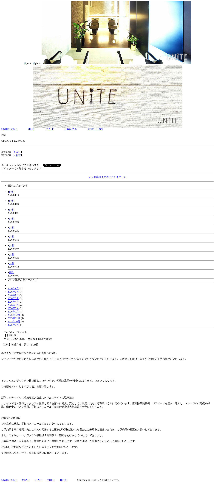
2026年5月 (13, 298)
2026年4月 (13, 301)
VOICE (51, 480)
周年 (11, 272)
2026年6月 (13, 295)
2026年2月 (13, 308)
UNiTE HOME (9, 129)
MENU (31, 129)
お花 (16, 152)
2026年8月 (13, 288)
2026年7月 (13, 291)
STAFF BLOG (95, 129)
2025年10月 (14, 321)
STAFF (50, 129)
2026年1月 (13, 311)
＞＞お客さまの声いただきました (107, 177)
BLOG (63, 480)
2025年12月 (14, 315)
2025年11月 (14, 318)
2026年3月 (13, 305)
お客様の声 (70, 129)
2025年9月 (13, 324)
